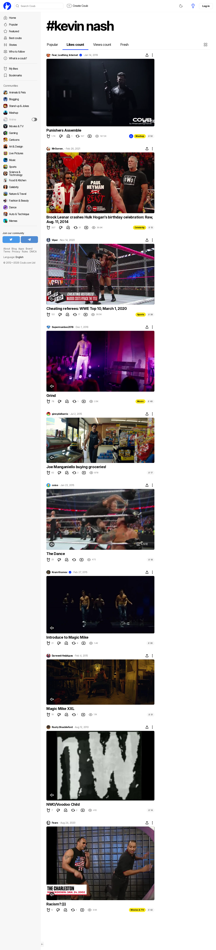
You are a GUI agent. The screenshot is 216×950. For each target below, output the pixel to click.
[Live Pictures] (20, 153)
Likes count (75, 45)
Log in (205, 6)
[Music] (20, 160)
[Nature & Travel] (20, 193)
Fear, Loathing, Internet (65, 55)
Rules (25, 251)
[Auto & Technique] (20, 214)
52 (150, 136)
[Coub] (7, 6)
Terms (6, 251)
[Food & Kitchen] (20, 180)
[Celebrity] (20, 187)
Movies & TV (137, 910)
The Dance (55, 553)
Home (12, 17)
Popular (13, 24)
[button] (206, 44)
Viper (55, 240)
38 (150, 314)
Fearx (55, 823)
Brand (29, 248)
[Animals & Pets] (20, 92)
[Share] (147, 55)
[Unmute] (52, 208)
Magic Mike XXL (60, 708)
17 (150, 472)
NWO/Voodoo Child (63, 804)
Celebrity (139, 227)
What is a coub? (18, 58)
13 (150, 227)
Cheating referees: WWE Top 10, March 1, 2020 (86, 308)
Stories (13, 44)
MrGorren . (58, 148)
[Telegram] (29, 239)
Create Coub (80, 5)
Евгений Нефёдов (62, 656)
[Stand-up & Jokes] (20, 106)
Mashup (140, 136)
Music (140, 401)
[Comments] (68, 136)
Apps (21, 248)
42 (150, 909)
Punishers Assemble (63, 130)
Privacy (16, 251)
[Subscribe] (34, 119)
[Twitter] (11, 239)
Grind (51, 395)
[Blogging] (20, 99)
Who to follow (17, 51)
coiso (55, 485)
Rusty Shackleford (62, 727)
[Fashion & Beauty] (20, 200)
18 (150, 559)
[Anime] (20, 119)
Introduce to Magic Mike (67, 637)
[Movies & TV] (20, 126)
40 (150, 401)
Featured (14, 31)
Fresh (124, 45)
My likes (13, 68)
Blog (14, 248)
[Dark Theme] (181, 6)
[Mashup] (20, 112)
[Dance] (20, 207)
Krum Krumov (59, 572)
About (6, 248)
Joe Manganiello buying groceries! (76, 467)
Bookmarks (15, 75)
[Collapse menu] (42, 944)
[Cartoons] (20, 139)
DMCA (33, 251)
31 (150, 714)
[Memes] (20, 220)
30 (150, 643)
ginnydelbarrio (60, 414)
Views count (102, 45)
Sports (140, 314)
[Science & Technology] (20, 173)
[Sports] (20, 166)
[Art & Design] (20, 146)
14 (150, 810)
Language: (13, 257)
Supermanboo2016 (63, 327)
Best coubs (15, 38)
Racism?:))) (56, 904)
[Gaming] (20, 133)
